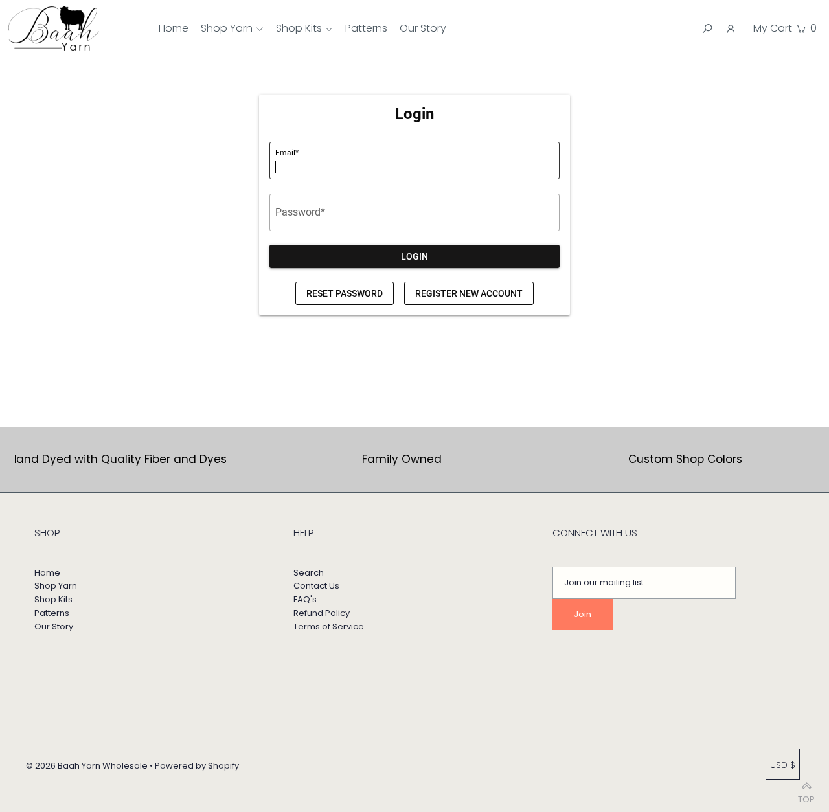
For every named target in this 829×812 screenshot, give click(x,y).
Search (308, 573)
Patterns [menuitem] (366, 28)
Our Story (53, 626)
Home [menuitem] (173, 28)
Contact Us (316, 586)
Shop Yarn (227, 28)
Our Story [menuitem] (423, 28)
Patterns (51, 613)
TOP (806, 796)
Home (47, 573)
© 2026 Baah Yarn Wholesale (87, 766)
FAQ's (305, 599)
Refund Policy (321, 613)
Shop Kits (299, 28)
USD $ (782, 765)
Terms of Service (328, 626)
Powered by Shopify (197, 766)
